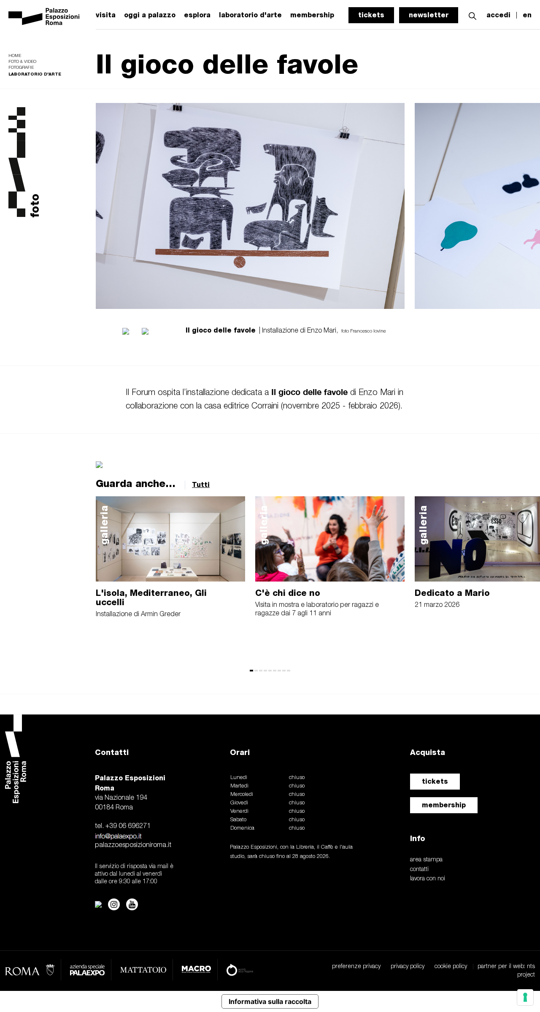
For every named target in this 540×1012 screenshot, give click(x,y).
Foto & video (22, 62)
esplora (197, 15)
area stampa (426, 860)
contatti (419, 869)
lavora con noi (427, 879)
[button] (472, 15)
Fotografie (21, 68)
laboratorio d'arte (250, 15)
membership (444, 805)
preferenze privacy (356, 966)
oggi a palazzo (150, 15)
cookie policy (451, 966)
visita (106, 15)
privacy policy (407, 966)
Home (14, 56)
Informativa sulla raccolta (270, 1001)
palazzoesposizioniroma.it (133, 845)
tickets (371, 15)
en (527, 15)
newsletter (428, 15)
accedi (498, 15)
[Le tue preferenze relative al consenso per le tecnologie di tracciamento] (525, 997)
